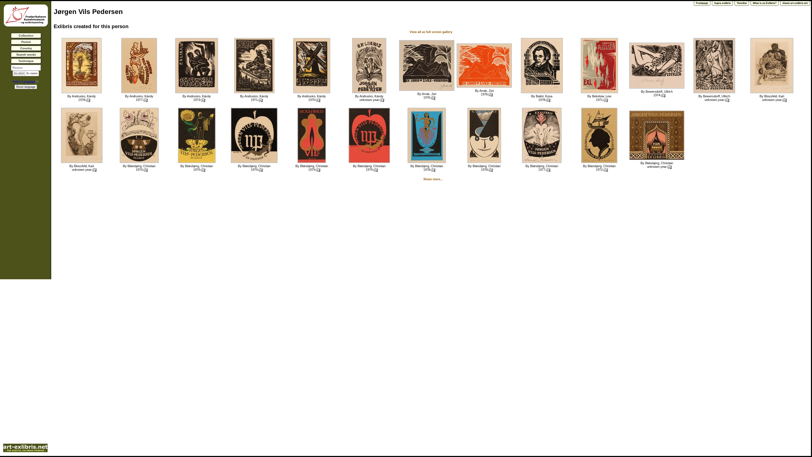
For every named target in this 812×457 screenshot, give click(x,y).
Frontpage (702, 3)
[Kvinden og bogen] (369, 92)
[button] (19, 73)
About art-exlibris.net (795, 3)
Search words (26, 54)
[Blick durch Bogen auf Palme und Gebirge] (82, 92)
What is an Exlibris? (764, 3)
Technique (26, 61)
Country (26, 48)
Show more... (433, 179)
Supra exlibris (722, 3)
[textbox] (26, 68)
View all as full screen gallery (431, 32)
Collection (26, 35)
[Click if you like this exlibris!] (88, 100)
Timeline (742, 3)
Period (26, 42)
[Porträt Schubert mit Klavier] (542, 92)
